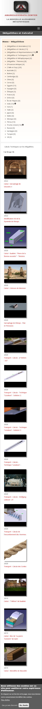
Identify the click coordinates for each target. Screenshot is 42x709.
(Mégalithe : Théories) (16, 61)
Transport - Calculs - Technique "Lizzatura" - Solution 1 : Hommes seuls (14, 465)
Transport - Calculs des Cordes (15, 566)
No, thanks (24, 705)
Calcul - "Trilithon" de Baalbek (15, 601)
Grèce (10, 97)
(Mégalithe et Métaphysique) (19, 58)
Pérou (11, 122)
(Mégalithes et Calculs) (17, 49)
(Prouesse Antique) (15, 64)
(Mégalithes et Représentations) (21, 52)
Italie (10, 110)
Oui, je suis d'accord (9, 705)
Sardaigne (12, 131)
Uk (9, 137)
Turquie (11, 134)
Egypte (11, 85)
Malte (10, 116)
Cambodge (12, 76)
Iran (10, 107)
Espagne (11, 88)
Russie (11, 128)
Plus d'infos (5, 700)
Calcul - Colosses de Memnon (15, 288)
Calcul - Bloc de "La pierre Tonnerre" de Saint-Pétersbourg (13, 639)
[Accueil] (21, 6)
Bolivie (11, 73)
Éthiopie (11, 91)
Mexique (11, 119)
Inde (10, 104)
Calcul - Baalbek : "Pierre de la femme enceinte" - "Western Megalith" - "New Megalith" (15, 256)
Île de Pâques (13, 101)
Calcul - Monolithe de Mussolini (15, 671)
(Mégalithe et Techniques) (19, 55)
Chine (10, 79)
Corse (10, 82)
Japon (10, 113)
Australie (11, 70)
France (11, 94)
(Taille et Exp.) (14, 67)
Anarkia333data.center (21, 15)
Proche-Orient (14, 125)
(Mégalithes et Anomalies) (19, 46)
